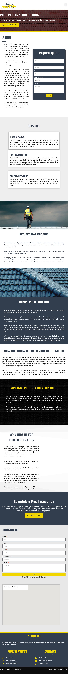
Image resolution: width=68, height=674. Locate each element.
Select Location (38, 77)
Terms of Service (62, 669)
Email (35, 64)
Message (36, 83)
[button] (65, 4)
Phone (35, 71)
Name (35, 58)
